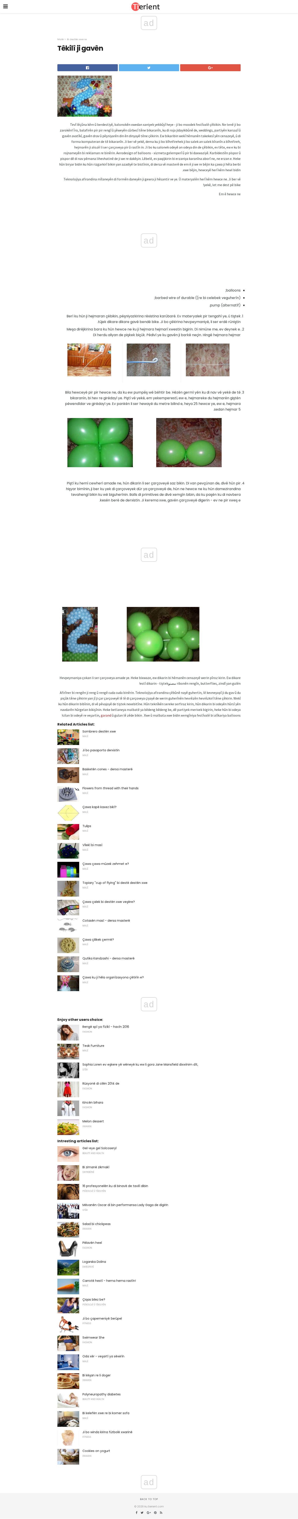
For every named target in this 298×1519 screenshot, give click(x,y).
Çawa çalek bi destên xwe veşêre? (108, 902)
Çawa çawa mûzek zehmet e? (105, 864)
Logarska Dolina (94, 1262)
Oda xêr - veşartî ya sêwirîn (103, 1356)
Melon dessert (93, 1121)
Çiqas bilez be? (93, 1299)
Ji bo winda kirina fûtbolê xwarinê (107, 1432)
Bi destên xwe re (77, 39)
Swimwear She (93, 1337)
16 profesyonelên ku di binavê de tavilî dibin (115, 1186)
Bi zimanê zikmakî (95, 1167)
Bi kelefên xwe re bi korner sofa (105, 1413)
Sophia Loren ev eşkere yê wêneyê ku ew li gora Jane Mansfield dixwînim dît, (140, 1064)
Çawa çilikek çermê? (98, 939)
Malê (60, 39)
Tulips (86, 826)
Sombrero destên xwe (99, 731)
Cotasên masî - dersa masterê (106, 920)
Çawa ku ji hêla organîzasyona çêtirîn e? (113, 977)
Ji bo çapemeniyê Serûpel (102, 1318)
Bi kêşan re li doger (96, 1375)
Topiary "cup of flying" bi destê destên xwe (114, 883)
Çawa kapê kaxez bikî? (99, 807)
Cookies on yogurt (96, 1451)
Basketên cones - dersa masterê (107, 769)
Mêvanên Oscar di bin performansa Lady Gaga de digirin (125, 1205)
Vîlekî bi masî (92, 845)
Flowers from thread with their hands (110, 788)
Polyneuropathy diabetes (101, 1394)
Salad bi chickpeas (96, 1224)
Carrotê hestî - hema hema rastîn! (109, 1281)
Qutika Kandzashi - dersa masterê (108, 958)
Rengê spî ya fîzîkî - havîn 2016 (105, 1027)
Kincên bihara (92, 1102)
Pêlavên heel (92, 1243)
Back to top (149, 1499)
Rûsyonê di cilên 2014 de (100, 1083)
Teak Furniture (93, 1046)
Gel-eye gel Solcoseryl (99, 1148)
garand (106, 715)
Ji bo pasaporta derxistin (101, 750)
